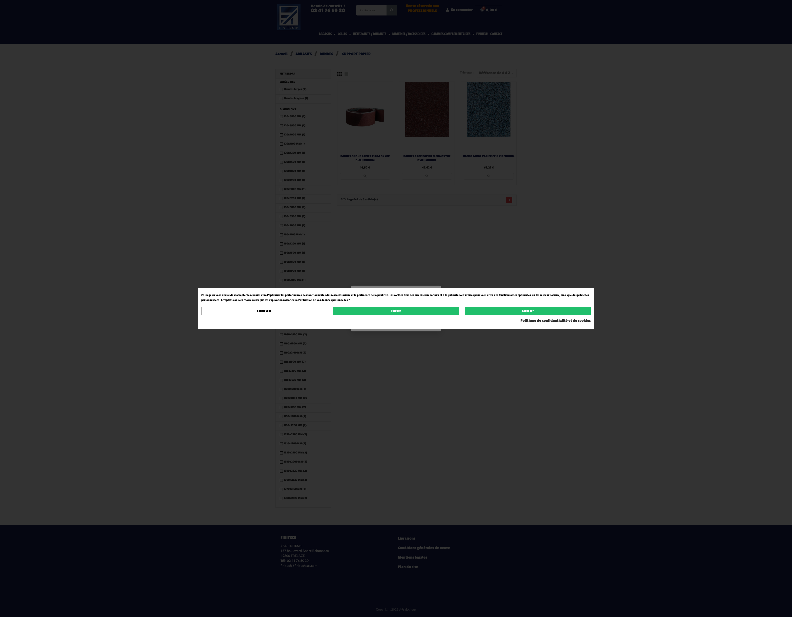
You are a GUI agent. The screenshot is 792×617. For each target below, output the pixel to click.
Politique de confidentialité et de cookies (555, 321)
